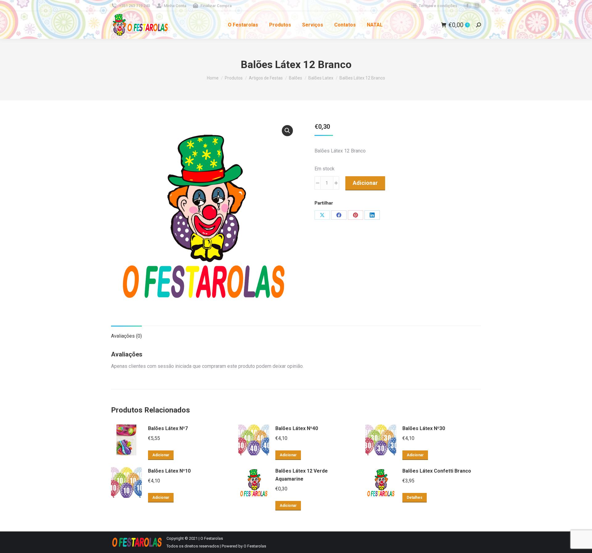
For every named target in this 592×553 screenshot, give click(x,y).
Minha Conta (175, 5)
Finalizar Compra (216, 5)
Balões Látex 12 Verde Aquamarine (301, 475)
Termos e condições (438, 5)
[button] (287, 130)
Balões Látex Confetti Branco (436, 471)
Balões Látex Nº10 (169, 471)
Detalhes (414, 497)
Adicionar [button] (160, 455)
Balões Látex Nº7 (168, 428)
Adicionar (365, 183)
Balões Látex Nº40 (296, 428)
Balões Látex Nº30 (423, 428)
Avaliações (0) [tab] (126, 336)
